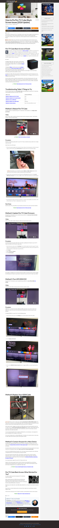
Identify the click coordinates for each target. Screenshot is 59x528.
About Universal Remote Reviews (28, 524)
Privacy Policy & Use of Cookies (37, 524)
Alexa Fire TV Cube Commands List (24, 493)
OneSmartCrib (18, 501)
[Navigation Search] (52, 1)
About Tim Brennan (21, 524)
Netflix (25, 55)
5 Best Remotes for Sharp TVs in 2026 (47, 28)
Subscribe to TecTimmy (22, 511)
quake (13, 53)
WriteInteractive (20, 502)
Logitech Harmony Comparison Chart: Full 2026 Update (47, 24)
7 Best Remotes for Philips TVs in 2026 (48, 26)
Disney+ (22, 67)
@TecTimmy (27, 500)
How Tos (7, 24)
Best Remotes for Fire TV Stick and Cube (24, 83)
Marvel (23, 63)
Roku (6, 75)
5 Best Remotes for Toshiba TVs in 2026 (47, 30)
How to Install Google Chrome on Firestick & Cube (24, 466)
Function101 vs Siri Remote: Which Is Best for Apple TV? (47, 21)
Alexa (11, 67)
